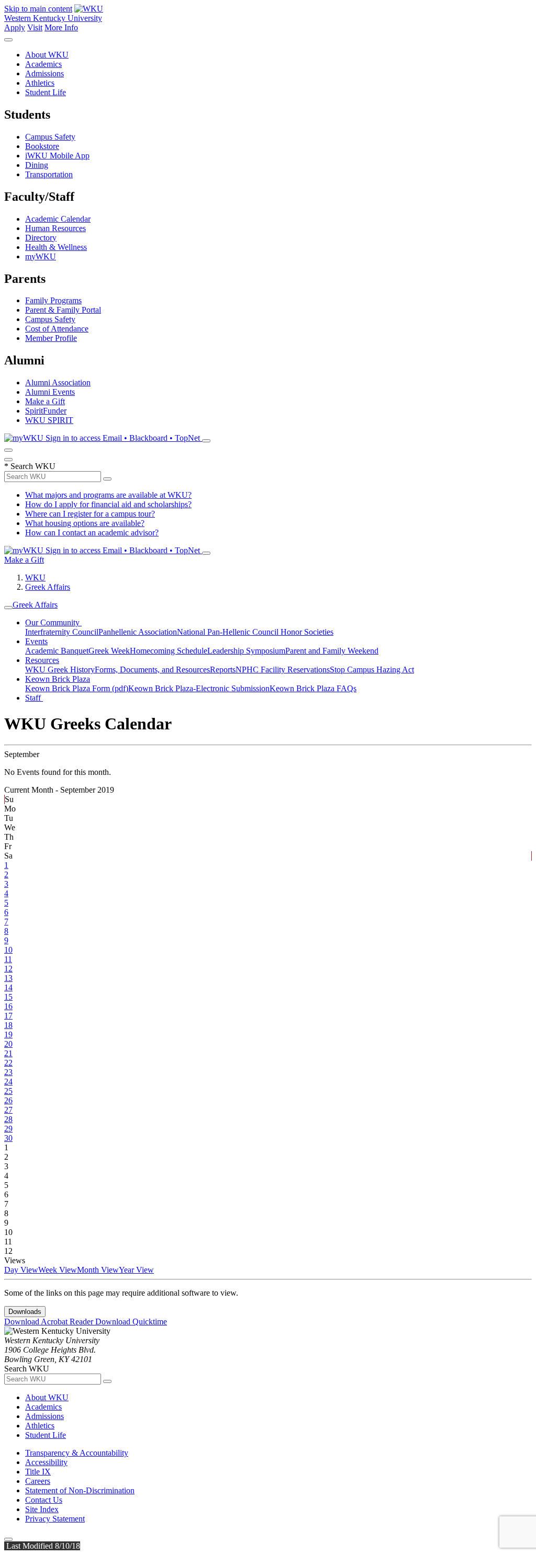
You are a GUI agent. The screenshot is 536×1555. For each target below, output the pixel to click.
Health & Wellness (56, 247)
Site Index (42, 1509)
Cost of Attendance (56, 328)
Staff (34, 697)
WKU (35, 577)
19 (8, 1034)
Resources (42, 660)
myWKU (40, 256)
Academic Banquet (56, 650)
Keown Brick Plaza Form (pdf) (76, 688)
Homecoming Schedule (168, 650)
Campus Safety (50, 136)
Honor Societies (307, 631)
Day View (21, 1269)
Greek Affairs (47, 586)
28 (8, 1119)
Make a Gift (45, 401)
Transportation (49, 174)
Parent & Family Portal (63, 309)
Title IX (38, 1471)
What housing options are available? (84, 523)
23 (8, 1072)
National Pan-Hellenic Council (229, 631)
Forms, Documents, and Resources (152, 669)
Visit (34, 27)
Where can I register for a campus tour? (90, 513)
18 (8, 1025)
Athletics (39, 82)
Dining (36, 165)
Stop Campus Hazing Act (372, 669)
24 (8, 1081)
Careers (37, 1481)
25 (8, 1091)
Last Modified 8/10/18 (42, 1545)
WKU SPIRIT (49, 420)
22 (8, 1062)
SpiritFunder (45, 410)
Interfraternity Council (61, 631)
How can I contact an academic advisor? (92, 532)
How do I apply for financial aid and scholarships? (108, 504)
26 (8, 1100)
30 (8, 1138)
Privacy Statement (55, 1518)
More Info (61, 27)
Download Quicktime (131, 1321)
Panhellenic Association (137, 631)
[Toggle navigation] (8, 607)
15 (8, 996)
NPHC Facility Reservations (283, 669)
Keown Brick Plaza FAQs (313, 688)
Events (36, 641)
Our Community (53, 622)
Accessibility (46, 1462)
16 (8, 1006)
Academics (43, 64)
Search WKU (29, 466)
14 (8, 987)
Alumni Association (58, 382)
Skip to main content (38, 8)
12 (8, 968)
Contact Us (43, 1499)
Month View (98, 1269)
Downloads (24, 1312)
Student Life (45, 92)
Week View (57, 1269)
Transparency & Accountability (76, 1452)
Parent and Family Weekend (331, 650)
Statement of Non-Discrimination (80, 1490)
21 (8, 1053)
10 (8, 949)
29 (8, 1128)
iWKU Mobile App (57, 155)
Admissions (44, 73)
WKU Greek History (60, 669)
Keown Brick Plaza (57, 678)
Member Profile (51, 338)
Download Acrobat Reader (49, 1321)
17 (8, 1015)
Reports (223, 669)
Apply (14, 27)
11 (8, 959)
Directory (41, 237)
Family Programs (53, 300)
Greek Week (109, 650)
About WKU (47, 54)
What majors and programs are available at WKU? (108, 494)
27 (8, 1109)
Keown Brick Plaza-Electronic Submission (199, 688)
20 (8, 1043)
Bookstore (42, 146)
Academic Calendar (58, 218)
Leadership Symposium (246, 650)
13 (8, 978)
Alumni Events (50, 391)
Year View (136, 1269)
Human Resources (55, 228)
